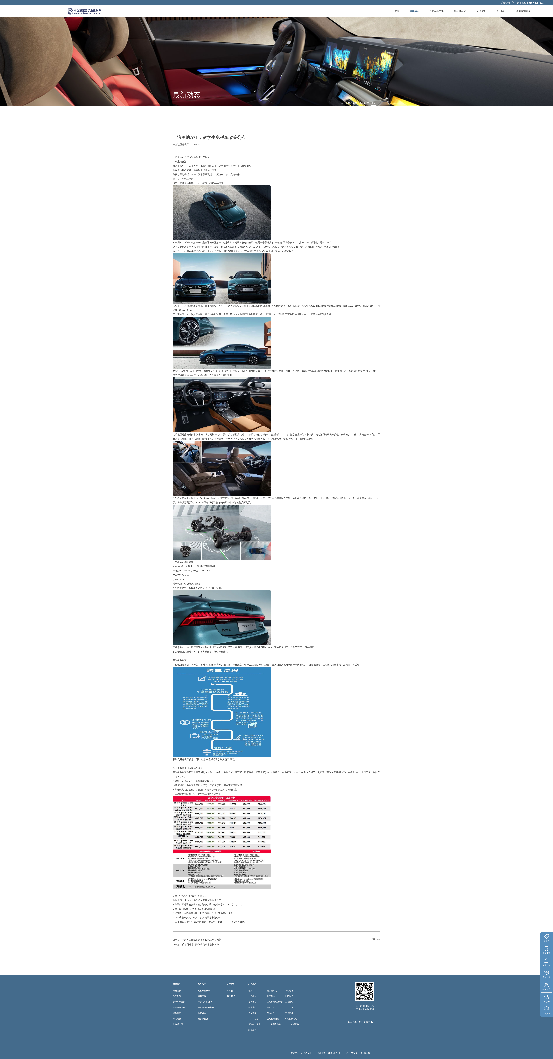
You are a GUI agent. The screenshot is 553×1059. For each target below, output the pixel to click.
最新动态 (414, 11)
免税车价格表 (204, 991)
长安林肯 (289, 996)
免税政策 (481, 11)
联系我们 (231, 996)
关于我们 (500, 11)
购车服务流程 (179, 1007)
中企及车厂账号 (205, 1002)
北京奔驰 (271, 996)
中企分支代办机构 (206, 1007)
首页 (397, 11)
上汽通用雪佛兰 (274, 1024)
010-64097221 (536, 2)
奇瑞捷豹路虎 (254, 1024)
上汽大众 (289, 1002)
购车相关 (177, 1013)
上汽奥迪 (289, 991)
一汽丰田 (271, 1007)
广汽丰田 (289, 1007)
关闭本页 (375, 939)
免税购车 (177, 984)
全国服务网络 (523, 11)
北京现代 (252, 1030)
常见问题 (177, 1019)
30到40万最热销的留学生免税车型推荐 (201, 939)
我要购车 (507, 3)
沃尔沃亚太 (272, 991)
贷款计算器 (203, 1019)
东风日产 (271, 1013)
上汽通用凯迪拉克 (275, 1002)
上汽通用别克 (273, 1019)
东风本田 (252, 1002)
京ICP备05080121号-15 (329, 1053)
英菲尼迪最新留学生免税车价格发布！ (201, 944)
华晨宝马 (252, 991)
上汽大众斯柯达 (292, 1024)
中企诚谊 (307, 1053)
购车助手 (202, 984)
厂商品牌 (252, 984)
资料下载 (202, 996)
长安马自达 (253, 1019)
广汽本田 (289, 1013)
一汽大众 (252, 1007)
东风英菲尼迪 (291, 1019)
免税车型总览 (437, 11)
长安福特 (252, 1013)
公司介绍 (231, 991)
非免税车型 (460, 11)
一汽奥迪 (252, 996)
